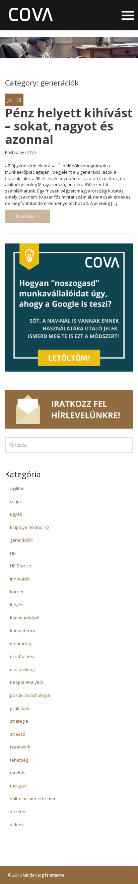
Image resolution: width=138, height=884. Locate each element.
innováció (20, 579)
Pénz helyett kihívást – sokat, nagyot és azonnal (69, 126)
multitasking (22, 669)
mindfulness (23, 656)
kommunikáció (25, 618)
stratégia (19, 721)
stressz (17, 734)
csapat (17, 501)
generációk (21, 540)
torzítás (17, 773)
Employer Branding (29, 527)
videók (17, 825)
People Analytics (27, 682)
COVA (30, 152)
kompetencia (23, 630)
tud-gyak (19, 786)
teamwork (20, 747)
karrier (17, 592)
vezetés (18, 812)
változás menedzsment (34, 798)
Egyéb (16, 514)
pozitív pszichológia (30, 695)
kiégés (16, 605)
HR (13, 553)
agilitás (17, 488)
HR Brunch (20, 566)
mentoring (20, 644)
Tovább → (27, 216)
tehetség (19, 760)
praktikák (19, 708)
